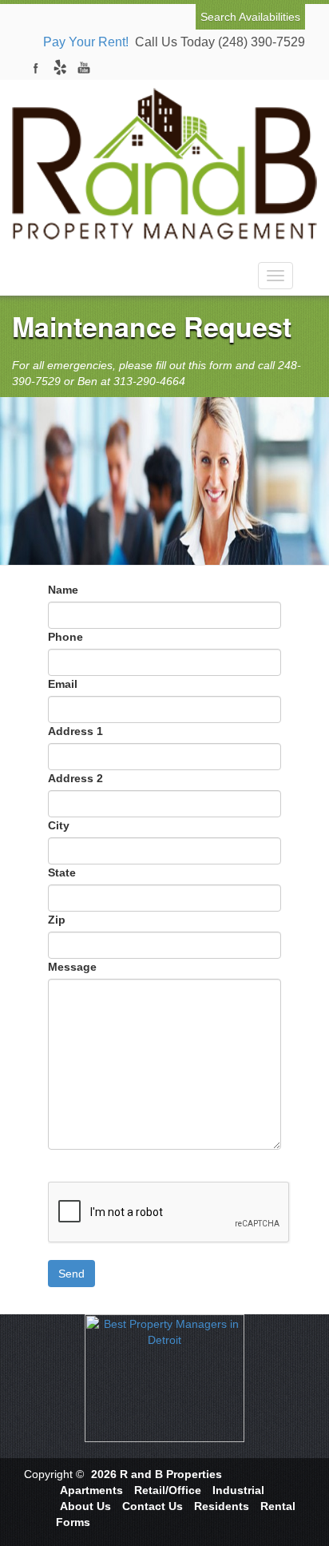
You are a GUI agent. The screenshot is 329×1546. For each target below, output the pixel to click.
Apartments (91, 1490)
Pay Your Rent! (86, 42)
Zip (56, 919)
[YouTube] (84, 68)
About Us (85, 1506)
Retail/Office (167, 1490)
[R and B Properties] (164, 159)
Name (63, 589)
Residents (221, 1506)
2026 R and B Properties (156, 1474)
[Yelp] (60, 68)
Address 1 (75, 731)
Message (72, 966)
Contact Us (152, 1506)
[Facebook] (36, 68)
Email (62, 684)
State (62, 872)
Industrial (238, 1490)
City (58, 825)
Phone (65, 636)
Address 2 (75, 778)
